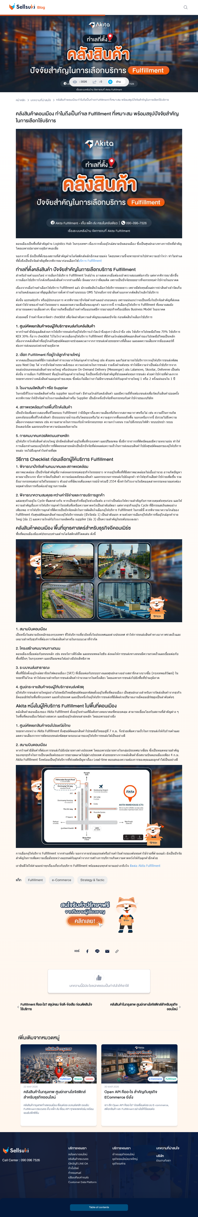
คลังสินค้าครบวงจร (78, 1159)
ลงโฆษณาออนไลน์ (77, 1154)
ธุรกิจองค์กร (118, 1163)
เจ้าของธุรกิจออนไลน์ (123, 1154)
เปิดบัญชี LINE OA (78, 1163)
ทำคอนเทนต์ (74, 1173)
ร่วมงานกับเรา (163, 1160)
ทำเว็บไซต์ (73, 1168)
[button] (99, 1207)
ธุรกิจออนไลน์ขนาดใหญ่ (125, 1159)
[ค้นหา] (185, 7)
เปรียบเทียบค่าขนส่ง (78, 1177)
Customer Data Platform (82, 1182)
